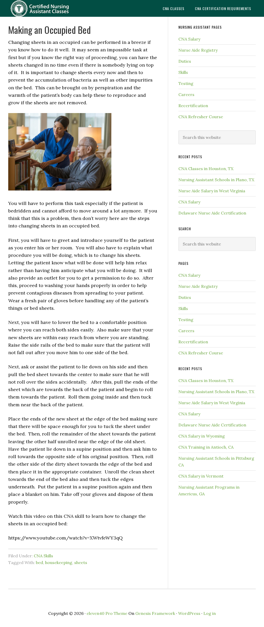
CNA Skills (43, 555)
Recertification (193, 105)
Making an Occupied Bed (49, 29)
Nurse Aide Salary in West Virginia (211, 190)
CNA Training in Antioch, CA (206, 447)
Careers (186, 94)
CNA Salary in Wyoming (201, 436)
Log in (209, 613)
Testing (185, 83)
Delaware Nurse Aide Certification (212, 213)
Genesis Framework (155, 613)
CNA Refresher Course (200, 116)
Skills (183, 72)
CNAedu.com (47, 8)
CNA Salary (189, 39)
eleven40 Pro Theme (107, 613)
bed (39, 562)
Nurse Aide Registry (198, 50)
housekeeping (58, 562)
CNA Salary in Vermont (201, 476)
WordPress (189, 613)
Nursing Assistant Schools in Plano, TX (216, 179)
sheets (80, 562)
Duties (184, 61)
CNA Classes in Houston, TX (205, 168)
